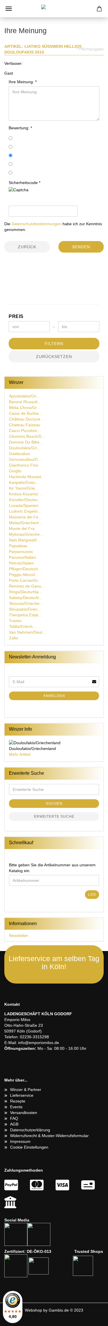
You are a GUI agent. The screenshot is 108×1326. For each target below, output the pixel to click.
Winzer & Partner (25, 1089)
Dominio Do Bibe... (26, 442)
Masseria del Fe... (25, 517)
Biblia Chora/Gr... (24, 407)
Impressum (20, 1141)
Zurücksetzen (54, 356)
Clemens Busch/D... (27, 436)
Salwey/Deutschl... (25, 597)
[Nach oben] (92, 1317)
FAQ (14, 1118)
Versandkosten (23, 1112)
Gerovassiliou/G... (25, 459)
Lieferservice (21, 1095)
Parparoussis (21, 551)
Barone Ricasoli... (25, 401)
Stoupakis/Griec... (25, 609)
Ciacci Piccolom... (25, 430)
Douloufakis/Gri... (24, 448)
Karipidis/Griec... (24, 482)
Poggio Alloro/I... (24, 574)
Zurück (27, 247)
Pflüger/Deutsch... (25, 569)
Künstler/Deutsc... (25, 499)
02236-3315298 (34, 1037)
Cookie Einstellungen (29, 1147)
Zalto (13, 638)
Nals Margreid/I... (24, 540)
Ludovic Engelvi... (25, 511)
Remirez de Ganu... (27, 586)
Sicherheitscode (24, 182)
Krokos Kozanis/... (25, 494)
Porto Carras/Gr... (25, 580)
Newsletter (18, 935)
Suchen (54, 804)
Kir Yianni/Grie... (23, 488)
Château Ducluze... (26, 419)
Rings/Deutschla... (25, 592)
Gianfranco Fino (23, 465)
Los (92, 895)
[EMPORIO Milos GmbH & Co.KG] (54, 8)
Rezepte (17, 1101)
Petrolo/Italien (21, 563)
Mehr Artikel (20, 754)
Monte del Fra (22, 528)
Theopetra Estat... (25, 615)
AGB (14, 1124)
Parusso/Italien (22, 557)
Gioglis (15, 471)
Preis (16, 316)
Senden (81, 247)
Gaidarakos (19, 453)
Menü (8, 8)
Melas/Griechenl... (25, 522)
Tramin (15, 620)
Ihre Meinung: (22, 81)
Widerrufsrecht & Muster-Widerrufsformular (49, 1135)
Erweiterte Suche (54, 816)
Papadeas (18, 545)
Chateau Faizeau (24, 425)
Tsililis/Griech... (22, 626)
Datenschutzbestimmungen (36, 223)
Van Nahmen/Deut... (27, 632)
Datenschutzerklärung (30, 1130)
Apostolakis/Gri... (24, 396)
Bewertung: (20, 128)
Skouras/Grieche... (26, 603)
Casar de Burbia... (25, 413)
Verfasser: (13, 63)
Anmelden (54, 696)
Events (16, 1107)
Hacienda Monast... (26, 476)
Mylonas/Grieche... (26, 534)
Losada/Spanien (24, 505)
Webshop (33, 1310)
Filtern (54, 343)
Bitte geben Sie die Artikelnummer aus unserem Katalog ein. (52, 868)
